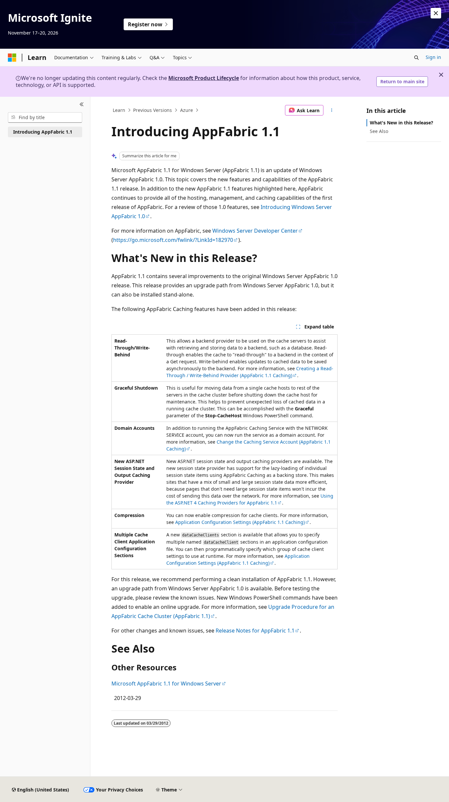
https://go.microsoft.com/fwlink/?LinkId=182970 (173, 240)
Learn (119, 110)
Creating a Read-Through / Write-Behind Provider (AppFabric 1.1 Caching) (249, 371)
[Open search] (416, 58)
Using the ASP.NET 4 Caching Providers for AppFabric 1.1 (249, 499)
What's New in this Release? (401, 122)
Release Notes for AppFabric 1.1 (255, 630)
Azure (186, 110)
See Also (379, 131)
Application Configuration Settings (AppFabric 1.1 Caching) (240, 522)
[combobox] (45, 117)
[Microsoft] (12, 57)
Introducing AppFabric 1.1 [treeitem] (42, 132)
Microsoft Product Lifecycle (203, 78)
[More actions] (332, 110)
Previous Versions (152, 110)
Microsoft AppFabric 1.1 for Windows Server (166, 683)
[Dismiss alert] (436, 13)
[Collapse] (81, 104)
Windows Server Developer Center (255, 230)
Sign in (433, 57)
